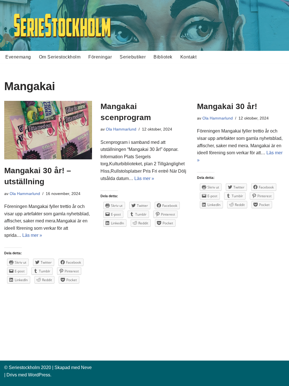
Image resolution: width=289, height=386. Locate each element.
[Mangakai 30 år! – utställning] (48, 130)
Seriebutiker (133, 57)
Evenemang (18, 57)
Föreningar (100, 57)
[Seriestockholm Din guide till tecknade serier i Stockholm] (62, 25)
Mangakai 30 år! (227, 106)
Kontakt (188, 57)
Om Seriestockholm (60, 57)
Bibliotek (163, 57)
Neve (86, 367)
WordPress (39, 374)
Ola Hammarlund (25, 193)
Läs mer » (32, 235)
